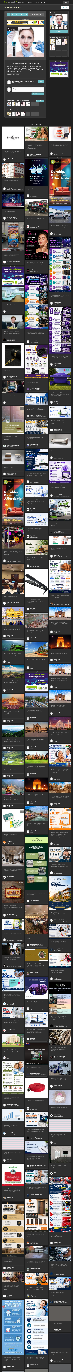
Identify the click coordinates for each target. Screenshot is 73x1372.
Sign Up (65, 7)
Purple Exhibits (57, 303)
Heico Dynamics (11, 1029)
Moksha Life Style (34, 565)
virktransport (57, 531)
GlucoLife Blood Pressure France (15, 940)
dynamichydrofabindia (36, 415)
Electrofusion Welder (12, 218)
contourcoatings (58, 1025)
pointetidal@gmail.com (13, 445)
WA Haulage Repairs (59, 1273)
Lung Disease (57, 950)
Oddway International (60, 948)
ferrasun (32, 1108)
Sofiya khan (10, 1197)
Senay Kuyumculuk (12, 188)
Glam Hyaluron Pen (22, 101)
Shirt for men (10, 1296)
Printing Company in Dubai (61, 403)
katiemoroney (57, 1242)
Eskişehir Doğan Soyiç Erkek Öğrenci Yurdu (18, 189)
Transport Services (59, 532)
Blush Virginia (34, 271)
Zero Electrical (57, 1329)
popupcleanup (57, 978)
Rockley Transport (58, 1085)
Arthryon (56, 154)
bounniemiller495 (58, 1359)
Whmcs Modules (34, 482)
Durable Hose (33, 1109)
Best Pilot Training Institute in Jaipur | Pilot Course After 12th (23, 966)
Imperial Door (33, 1242)
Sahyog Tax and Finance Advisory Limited (41, 1165)
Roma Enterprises (34, 445)
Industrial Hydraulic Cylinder (38, 416)
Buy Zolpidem (10, 1004)
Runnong (56, 1141)
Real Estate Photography (60, 921)
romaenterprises (34, 444)
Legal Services (57, 1361)
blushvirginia (33, 269)
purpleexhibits (57, 302)
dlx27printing (10, 914)
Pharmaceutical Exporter (60, 1302)
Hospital (9, 1199)
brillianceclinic (11, 158)
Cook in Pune (33, 1296)
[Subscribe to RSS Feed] (41, 2)
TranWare (32, 1038)
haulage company (58, 1087)
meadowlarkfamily (12, 1104)
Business (56, 1243)
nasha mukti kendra (12, 312)
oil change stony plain (60, 1057)
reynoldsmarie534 (58, 778)
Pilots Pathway (11, 965)
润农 (55, 1143)
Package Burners (11, 217)
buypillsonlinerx (58, 843)
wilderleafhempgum (35, 154)
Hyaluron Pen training (13, 66)
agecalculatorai (34, 195)
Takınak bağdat (11, 377)
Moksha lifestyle (34, 566)
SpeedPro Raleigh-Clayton (37, 226)
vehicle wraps (33, 227)
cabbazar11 (10, 635)
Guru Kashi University (12, 1057)
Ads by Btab (25, 19)
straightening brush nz (36, 609)
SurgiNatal (9, 841)
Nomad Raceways (35, 1073)
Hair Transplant (58, 873)
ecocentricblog (11, 1132)
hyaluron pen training (13, 74)
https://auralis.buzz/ (12, 403)
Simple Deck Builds (35, 1268)
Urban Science (10, 876)
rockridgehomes (34, 900)
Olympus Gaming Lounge (36, 1009)
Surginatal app (11, 843)
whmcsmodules (34, 481)
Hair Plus (32, 608)
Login (65, 2)
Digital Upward (58, 429)
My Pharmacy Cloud (12, 1003)
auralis (8, 401)
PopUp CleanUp (58, 979)
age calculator (34, 196)
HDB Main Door (34, 1243)
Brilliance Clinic (11, 160)
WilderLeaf (33, 155)
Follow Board (39, 101)
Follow (41, 82)
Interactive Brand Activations (38, 1074)
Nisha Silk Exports (58, 1115)
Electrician (56, 1330)
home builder (33, 901)
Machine (9, 1031)
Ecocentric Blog (11, 1134)
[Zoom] (22, 14)
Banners (9, 262)
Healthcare (57, 779)
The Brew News (11, 339)
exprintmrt (56, 401)
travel (8, 636)
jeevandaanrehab (11, 310)
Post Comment (38, 94)
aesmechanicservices (59, 1056)
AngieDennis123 (58, 494)
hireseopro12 (57, 603)
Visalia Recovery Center (13, 602)
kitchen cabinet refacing (60, 1026)
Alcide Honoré (34, 972)
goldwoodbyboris (58, 457)
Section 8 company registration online (40, 1166)
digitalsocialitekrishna (36, 1295)
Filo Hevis (9, 1295)
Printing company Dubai (13, 915)
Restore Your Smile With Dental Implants (17, 1105)
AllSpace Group (58, 1172)
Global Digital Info (35, 1137)
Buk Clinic (56, 872)
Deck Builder (33, 1270)
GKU (8, 1058)
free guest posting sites (36, 1138)
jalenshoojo (10, 939)
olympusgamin (34, 1007)
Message (36, 2)
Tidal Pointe (10, 446)
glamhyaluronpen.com (37, 14)
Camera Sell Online (35, 388)
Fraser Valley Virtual (59, 919)
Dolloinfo (56, 555)
